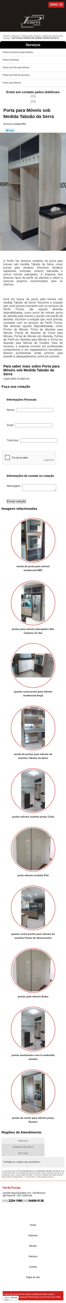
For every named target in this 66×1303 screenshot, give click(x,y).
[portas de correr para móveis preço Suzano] (33, 1090)
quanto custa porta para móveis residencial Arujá (33, 693)
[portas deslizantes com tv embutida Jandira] (33, 1027)
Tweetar (10, 130)
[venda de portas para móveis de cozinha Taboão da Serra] (33, 726)
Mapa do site (33, 1277)
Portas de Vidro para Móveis (16, 67)
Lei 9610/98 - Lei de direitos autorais (39, 1177)
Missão (33, 1246)
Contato (33, 1266)
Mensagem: (14, 486)
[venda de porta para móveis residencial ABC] (33, 539)
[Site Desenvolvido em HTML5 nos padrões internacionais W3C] (10, 1300)
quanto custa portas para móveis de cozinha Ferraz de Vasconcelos (33, 936)
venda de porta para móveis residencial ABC (33, 568)
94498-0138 (35, 1201)
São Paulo (23, 1153)
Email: (11, 425)
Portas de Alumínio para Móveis (18, 52)
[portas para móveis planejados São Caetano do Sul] (33, 601)
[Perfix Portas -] (33, 20)
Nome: (11, 410)
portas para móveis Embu (33, 996)
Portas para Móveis (12, 83)
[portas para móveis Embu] (33, 969)
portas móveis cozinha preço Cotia (33, 816)
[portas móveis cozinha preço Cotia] (33, 789)
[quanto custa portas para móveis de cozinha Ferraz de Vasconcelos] (33, 906)
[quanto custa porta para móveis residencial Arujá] (33, 664)
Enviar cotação (16, 501)
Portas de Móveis (11, 60)
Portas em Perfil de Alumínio (16, 75)
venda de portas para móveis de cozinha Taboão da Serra (33, 756)
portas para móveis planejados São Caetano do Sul (33, 631)
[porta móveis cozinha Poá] (33, 848)
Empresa (33, 1235)
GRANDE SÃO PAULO (23, 1147)
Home (33, 1225)
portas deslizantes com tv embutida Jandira (33, 1057)
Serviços (33, 45)
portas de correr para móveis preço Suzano (33, 1119)
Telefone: (13, 440)
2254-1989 (15, 1201)
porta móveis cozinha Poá (33, 875)
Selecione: (23, 1140)
